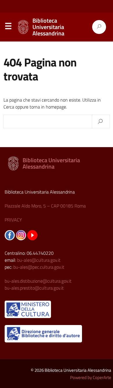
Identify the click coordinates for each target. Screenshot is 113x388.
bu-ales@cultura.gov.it (39, 260)
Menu (8, 27)
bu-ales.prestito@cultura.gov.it (34, 287)
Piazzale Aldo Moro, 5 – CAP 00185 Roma (45, 205)
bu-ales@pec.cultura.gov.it (38, 267)
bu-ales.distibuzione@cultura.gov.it (38, 280)
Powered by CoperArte (90, 377)
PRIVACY (13, 219)
